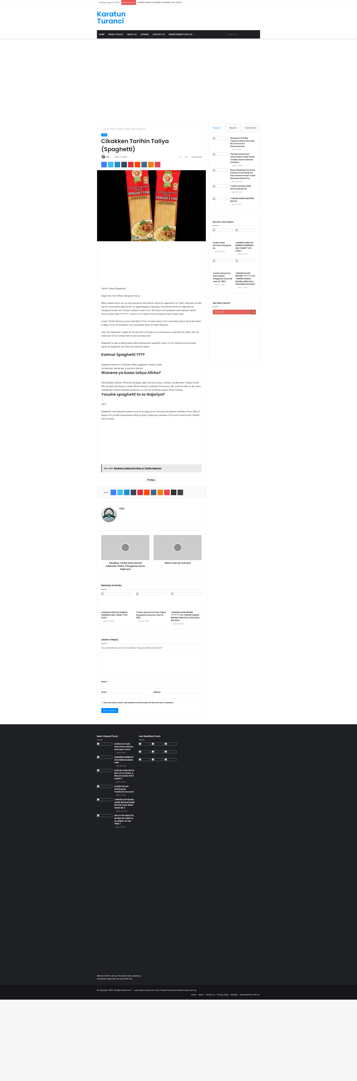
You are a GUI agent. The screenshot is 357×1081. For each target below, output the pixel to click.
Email (104, 692)
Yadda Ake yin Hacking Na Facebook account (124, 789)
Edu (107, 157)
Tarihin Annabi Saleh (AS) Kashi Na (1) (240, 187)
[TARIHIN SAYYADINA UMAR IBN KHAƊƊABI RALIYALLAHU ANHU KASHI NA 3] (104, 803)
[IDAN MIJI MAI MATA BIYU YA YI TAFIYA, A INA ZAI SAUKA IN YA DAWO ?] (104, 774)
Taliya (152, 479)
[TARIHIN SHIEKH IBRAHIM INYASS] (220, 202)
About (201, 994)
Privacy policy (115, 34)
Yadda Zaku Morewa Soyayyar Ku (222, 245)
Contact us (159, 34)
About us (132, 34)
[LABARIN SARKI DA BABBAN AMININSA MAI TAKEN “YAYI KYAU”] (116, 601)
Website (157, 692)
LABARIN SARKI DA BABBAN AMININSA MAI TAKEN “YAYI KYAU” (114, 615)
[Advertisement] (83, 59)
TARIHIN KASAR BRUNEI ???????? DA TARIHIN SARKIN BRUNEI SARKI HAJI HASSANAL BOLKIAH (185, 616)
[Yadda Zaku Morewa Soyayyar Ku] (223, 234)
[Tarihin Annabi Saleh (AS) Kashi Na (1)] (220, 190)
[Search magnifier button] (253, 312)
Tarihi (112, 129)
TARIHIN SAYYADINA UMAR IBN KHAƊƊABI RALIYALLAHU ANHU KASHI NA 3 (124, 803)
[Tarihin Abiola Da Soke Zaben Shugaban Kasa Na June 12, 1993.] (151, 601)
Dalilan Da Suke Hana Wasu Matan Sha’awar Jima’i (123, 746)
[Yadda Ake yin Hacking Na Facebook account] (104, 790)
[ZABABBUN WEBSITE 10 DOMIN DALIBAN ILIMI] (104, 761)
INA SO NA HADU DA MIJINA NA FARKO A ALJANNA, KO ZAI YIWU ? (124, 819)
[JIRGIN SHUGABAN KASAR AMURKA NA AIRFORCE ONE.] (170, 761)
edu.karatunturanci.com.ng (146, 990)
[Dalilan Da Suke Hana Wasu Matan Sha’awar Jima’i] (104, 748)
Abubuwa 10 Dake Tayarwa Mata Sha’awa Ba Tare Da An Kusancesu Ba (242, 142)
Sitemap (145, 34)
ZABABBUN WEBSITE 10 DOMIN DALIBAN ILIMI (124, 760)
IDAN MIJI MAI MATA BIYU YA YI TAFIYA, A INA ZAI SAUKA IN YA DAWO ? (124, 774)
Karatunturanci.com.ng (186, 990)
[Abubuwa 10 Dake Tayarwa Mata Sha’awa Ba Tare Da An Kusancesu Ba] (220, 142)
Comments (250, 127)
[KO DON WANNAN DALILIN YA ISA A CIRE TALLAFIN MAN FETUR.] (170, 753)
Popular (217, 127)
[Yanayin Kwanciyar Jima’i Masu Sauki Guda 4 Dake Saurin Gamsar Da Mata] (220, 158)
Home (101, 34)
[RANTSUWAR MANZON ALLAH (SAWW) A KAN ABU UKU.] (145, 746)
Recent (232, 127)
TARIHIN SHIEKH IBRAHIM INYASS (242, 200)
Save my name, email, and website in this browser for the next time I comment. (139, 702)
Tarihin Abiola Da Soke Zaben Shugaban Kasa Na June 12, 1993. (151, 615)
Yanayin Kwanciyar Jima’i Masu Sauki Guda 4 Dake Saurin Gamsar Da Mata (242, 158)
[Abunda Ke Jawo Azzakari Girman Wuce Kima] (158, 761)
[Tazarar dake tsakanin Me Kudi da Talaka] (145, 863)
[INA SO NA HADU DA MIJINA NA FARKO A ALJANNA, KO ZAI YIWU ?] (104, 819)
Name (104, 681)
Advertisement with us (180, 34)
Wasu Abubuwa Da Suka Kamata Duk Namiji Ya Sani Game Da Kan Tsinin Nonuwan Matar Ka (242, 174)
